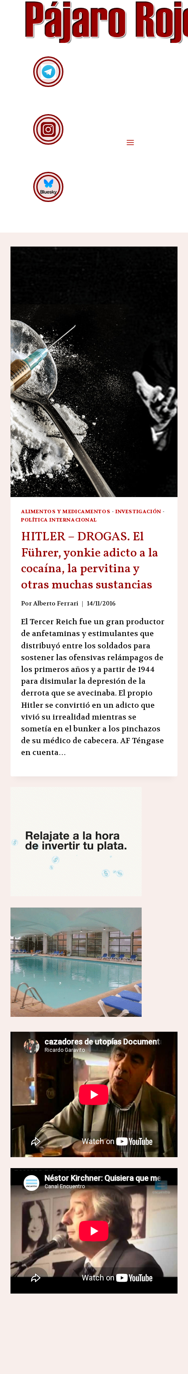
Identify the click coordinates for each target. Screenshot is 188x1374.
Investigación (138, 511)
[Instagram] (48, 129)
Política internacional (59, 519)
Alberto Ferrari (55, 603)
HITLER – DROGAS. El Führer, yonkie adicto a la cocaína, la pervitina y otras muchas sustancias (89, 561)
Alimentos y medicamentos (65, 511)
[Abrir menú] (130, 142)
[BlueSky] (48, 187)
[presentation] (94, 372)
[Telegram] (48, 71)
